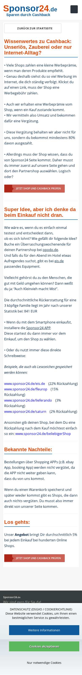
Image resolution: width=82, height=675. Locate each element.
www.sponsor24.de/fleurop (25, 389)
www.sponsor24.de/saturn (25, 411)
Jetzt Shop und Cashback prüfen (38, 188)
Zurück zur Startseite (34, 28)
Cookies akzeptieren (44, 646)
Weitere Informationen (44, 630)
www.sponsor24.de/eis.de (24, 383)
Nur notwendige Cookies (44, 663)
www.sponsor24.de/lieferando (28, 400)
